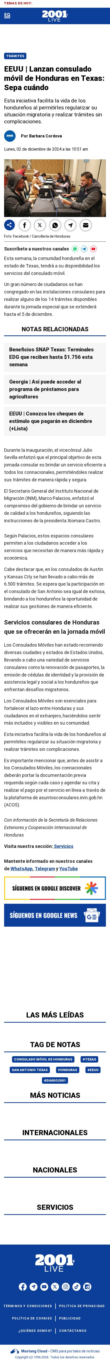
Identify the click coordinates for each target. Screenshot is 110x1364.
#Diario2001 (55, 1080)
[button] (24, 225)
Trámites (15, 56)
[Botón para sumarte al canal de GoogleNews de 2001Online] (55, 915)
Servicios (63, 846)
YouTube (68, 868)
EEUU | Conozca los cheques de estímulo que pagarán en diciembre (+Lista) (50, 421)
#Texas (89, 1059)
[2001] (55, 16)
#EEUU (92, 1070)
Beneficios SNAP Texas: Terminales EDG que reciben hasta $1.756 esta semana (51, 357)
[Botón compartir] (9, 225)
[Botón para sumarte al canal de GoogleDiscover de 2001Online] (55, 888)
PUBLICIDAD (70, 1318)
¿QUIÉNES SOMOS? (35, 1331)
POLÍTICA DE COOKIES (32, 1318)
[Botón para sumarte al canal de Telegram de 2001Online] (84, 249)
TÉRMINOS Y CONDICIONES (27, 1306)
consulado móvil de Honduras (43, 1059)
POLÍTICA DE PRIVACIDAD (82, 1306)
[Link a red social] (23, 1287)
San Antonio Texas (30, 1070)
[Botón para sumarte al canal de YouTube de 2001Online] (93, 249)
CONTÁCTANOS (72, 1331)
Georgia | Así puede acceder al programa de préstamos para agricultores (45, 389)
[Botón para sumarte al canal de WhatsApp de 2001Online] (75, 249)
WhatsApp (21, 868)
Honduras (67, 1070)
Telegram (45, 868)
